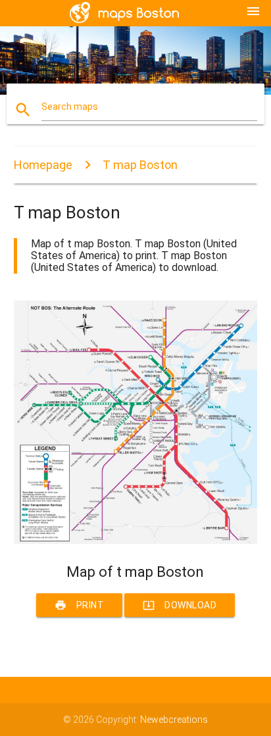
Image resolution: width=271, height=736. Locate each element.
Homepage (43, 165)
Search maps (69, 106)
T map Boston (140, 165)
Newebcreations (174, 719)
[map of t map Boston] (136, 540)
